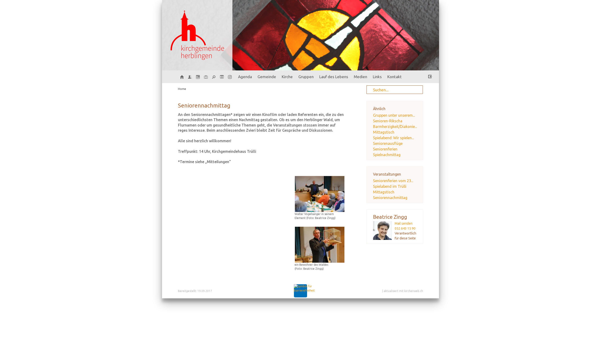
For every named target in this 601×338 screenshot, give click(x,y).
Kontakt (394, 76)
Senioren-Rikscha (387, 121)
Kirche (287, 76)
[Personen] (190, 76)
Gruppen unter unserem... (394, 115)
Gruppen (306, 76)
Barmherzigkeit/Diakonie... (395, 126)
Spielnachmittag (387, 155)
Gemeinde (267, 76)
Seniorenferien (385, 149)
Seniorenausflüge (388, 143)
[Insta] (230, 76)
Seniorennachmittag (390, 198)
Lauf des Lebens (333, 76)
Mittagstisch (383, 132)
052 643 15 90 (405, 228)
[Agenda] (198, 76)
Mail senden (403, 223)
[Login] (430, 77)
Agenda (245, 76)
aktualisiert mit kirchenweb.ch (403, 290)
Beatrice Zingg (390, 217)
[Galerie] (206, 76)
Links (377, 76)
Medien (360, 76)
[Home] (182, 76)
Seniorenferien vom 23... (393, 181)
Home (182, 88)
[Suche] (214, 76)
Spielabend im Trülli (389, 186)
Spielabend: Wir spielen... (393, 138)
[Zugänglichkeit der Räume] (304, 290)
